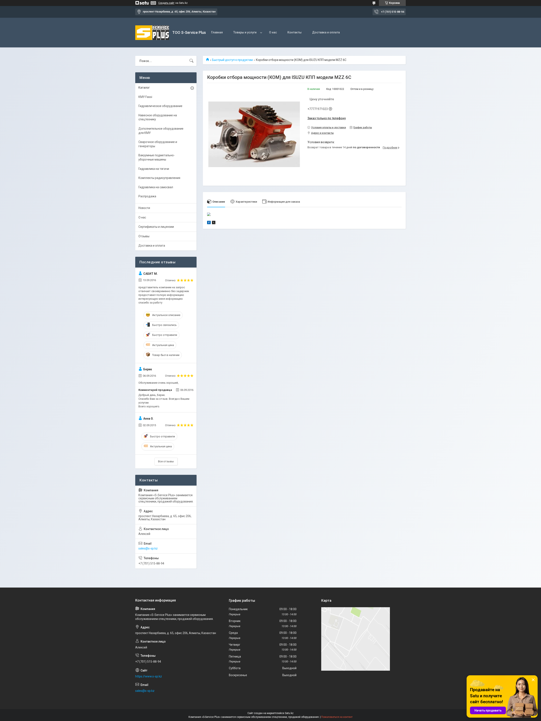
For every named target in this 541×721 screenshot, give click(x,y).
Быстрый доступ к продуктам (232, 60)
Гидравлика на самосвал (155, 187)
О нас (273, 32)
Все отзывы (166, 461)
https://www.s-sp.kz (148, 676)
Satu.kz (289, 713)
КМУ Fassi (145, 97)
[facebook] (209, 223)
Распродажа (147, 196)
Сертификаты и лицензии (156, 226)
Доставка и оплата (326, 32)
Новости (144, 208)
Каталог (144, 87)
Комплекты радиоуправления (159, 178)
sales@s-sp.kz (148, 548)
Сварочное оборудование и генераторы (157, 144)
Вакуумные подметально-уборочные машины (156, 157)
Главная (217, 32)
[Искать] (191, 61)
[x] (213, 223)
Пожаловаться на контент (336, 717)
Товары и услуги (245, 32)
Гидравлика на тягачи (153, 168)
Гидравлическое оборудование (160, 106)
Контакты (294, 32)
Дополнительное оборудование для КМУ (160, 131)
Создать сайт (166, 2)
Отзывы (143, 236)
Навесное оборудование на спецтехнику (157, 117)
